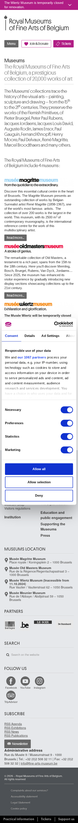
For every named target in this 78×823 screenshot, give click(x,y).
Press (45, 535)
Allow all (39, 469)
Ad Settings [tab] (50, 336)
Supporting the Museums (53, 526)
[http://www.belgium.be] (25, 625)
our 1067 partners (32, 357)
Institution (12, 517)
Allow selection (39, 482)
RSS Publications (16, 735)
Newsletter (20, 744)
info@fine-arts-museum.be (39, 763)
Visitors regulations (17, 508)
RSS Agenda (13, 724)
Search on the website (8, 655)
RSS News (11, 732)
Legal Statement (20, 802)
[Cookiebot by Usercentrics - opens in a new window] (55, 324)
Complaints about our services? (29, 790)
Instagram (40, 687)
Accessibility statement (24, 796)
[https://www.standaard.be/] (65, 624)
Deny (39, 495)
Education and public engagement (56, 515)
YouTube (25, 687)
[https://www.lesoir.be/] (43, 621)
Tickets (66, 43)
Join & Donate (39, 43)
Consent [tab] (11, 336)
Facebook (11, 687)
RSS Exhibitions (15, 728)
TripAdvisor (11, 702)
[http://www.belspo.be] (10, 625)
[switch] (67, 423)
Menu (11, 43)
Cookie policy (19, 808)
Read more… (15, 237)
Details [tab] (29, 336)
